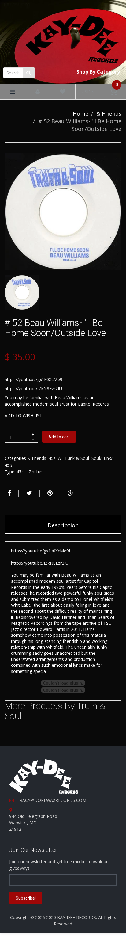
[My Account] (37, 92)
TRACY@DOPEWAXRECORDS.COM (51, 800)
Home (80, 113)
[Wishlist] (62, 92)
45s (52, 458)
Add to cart (59, 436)
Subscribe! (26, 898)
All (60, 458)
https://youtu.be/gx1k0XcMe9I (34, 379)
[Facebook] (9, 493)
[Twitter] (28, 493)
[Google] (70, 493)
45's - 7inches (30, 472)
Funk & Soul (77, 458)
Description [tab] (63, 525)
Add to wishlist (23, 415)
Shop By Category (98, 71)
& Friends (108, 113)
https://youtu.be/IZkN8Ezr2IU (33, 388)
